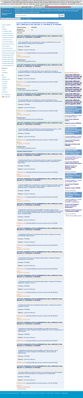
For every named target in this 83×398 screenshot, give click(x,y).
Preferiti (4, 77)
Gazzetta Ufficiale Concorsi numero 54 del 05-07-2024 (42, 362)
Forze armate (29, 12)
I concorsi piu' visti (7, 39)
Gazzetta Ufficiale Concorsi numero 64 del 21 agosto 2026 (73, 82)
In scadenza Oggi (6, 31)
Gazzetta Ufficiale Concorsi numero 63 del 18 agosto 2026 (73, 89)
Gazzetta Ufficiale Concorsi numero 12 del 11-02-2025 (41, 223)
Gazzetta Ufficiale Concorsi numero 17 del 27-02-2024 (42, 383)
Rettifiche (60, 10)
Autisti (28, 10)
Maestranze (18, 10)
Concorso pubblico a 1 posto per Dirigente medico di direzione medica (73, 158)
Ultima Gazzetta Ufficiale (8, 53)
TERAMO (27, 46)
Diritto (36, 9)
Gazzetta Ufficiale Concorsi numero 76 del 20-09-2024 (42, 245)
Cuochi (24, 10)
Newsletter (5, 72)
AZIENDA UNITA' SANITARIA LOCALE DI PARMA (72, 175)
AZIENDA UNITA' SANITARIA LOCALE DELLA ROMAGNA (72, 152)
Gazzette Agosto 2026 (8, 55)
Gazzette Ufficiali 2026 (8, 61)
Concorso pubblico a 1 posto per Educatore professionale (73, 137)
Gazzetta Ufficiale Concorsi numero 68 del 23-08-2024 (42, 340)
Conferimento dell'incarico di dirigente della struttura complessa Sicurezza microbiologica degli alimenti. (39, 235)
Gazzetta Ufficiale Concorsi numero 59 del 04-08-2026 (42, 53)
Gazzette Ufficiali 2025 (8, 63)
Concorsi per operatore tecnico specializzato (30, 119)
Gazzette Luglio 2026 (7, 57)
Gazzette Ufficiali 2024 (8, 65)
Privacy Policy (50, 393)
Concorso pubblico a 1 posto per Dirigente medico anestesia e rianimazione (73, 201)
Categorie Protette (45, 10)
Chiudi (46, 5)
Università (36, 12)
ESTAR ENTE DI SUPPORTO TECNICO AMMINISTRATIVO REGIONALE (73, 110)
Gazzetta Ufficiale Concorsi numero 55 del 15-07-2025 (42, 197)
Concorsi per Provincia (8, 44)
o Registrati (28, 19)
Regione (76, 10)
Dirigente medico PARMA (72, 188)
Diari (52, 10)
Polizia (38, 10)
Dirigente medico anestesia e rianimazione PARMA (73, 210)
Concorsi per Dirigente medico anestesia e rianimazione (72, 206)
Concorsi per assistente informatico (28, 90)
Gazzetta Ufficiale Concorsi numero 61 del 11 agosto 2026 (73, 101)
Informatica (18, 9)
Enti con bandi (5, 46)
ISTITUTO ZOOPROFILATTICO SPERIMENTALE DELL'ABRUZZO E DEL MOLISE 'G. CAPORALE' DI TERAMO (39, 36)
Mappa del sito (6, 79)
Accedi (23, 19)
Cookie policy (64, 393)
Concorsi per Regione (7, 41)
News (3, 27)
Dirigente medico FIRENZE (73, 123)
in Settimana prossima (8, 37)
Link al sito (5, 81)
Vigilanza (33, 10)
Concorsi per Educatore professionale (72, 140)
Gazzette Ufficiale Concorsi (9, 50)
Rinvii (55, 10)
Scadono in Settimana (7, 35)
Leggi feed (7, 96)
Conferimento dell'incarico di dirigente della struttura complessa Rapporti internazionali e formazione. (39, 258)
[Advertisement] (73, 46)
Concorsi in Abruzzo (29, 49)
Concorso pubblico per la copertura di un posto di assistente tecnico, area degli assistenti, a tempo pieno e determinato (39, 43)
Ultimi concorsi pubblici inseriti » (74, 215)
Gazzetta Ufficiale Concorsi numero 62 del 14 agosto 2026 (73, 95)
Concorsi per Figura (7, 48)
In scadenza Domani (7, 33)
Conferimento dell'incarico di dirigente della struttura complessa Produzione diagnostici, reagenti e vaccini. (40, 282)
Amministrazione (49, 9)
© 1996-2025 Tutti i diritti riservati (28, 393)
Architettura (31, 9)
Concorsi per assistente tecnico (27, 61)
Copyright (4, 87)
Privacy (4, 90)
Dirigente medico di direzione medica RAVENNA (71, 167)
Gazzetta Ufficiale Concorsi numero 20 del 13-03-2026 (42, 172)
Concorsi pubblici (6, 24)
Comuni (23, 12)
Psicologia (57, 9)
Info (41, 5)
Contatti (4, 85)
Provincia (17, 12)
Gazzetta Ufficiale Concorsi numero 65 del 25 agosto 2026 (73, 76)
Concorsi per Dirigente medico (72, 120)
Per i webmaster (6, 94)
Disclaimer (5, 92)
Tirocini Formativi (68, 10)
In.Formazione (42, 393)
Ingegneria (24, 9)
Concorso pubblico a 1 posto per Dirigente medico (73, 116)
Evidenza (4, 29)
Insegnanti (79, 9)
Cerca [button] (62, 15)
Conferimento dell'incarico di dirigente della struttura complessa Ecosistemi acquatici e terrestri (39, 305)
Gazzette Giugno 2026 (8, 59)
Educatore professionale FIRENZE (72, 144)
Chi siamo (4, 83)
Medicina (41, 9)
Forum (4, 70)
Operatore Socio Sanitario (68, 9)
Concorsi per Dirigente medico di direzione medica (73, 162)
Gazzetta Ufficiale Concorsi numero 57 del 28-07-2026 (42, 82)
